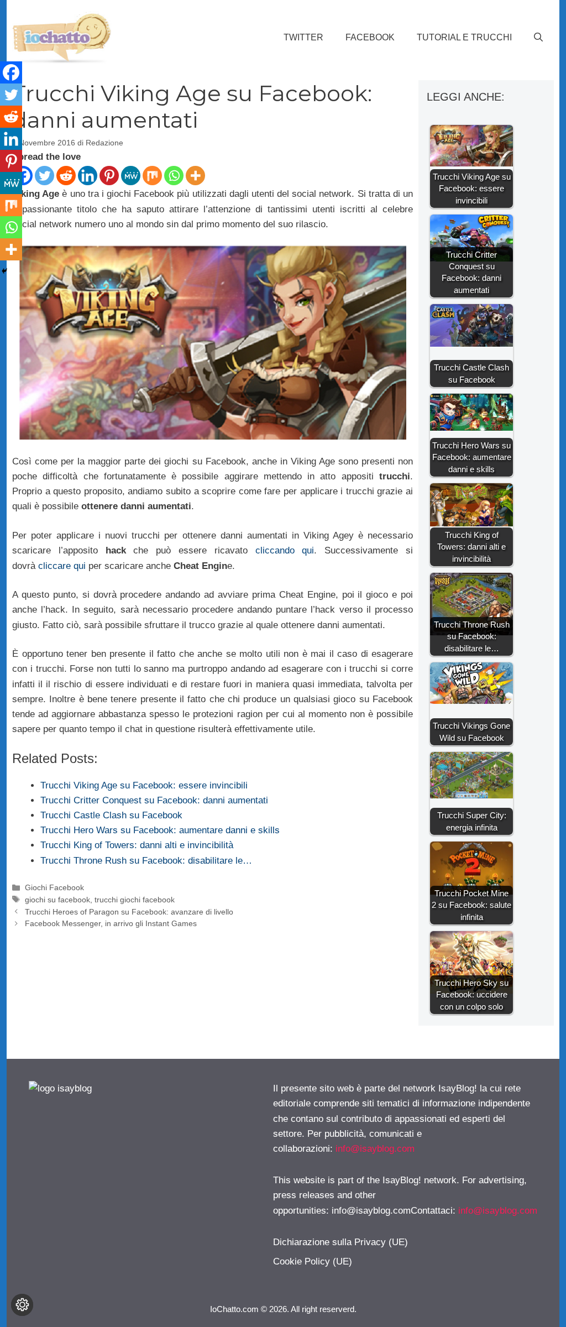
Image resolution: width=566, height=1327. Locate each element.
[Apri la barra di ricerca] (538, 37)
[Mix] (152, 175)
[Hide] (4, 271)
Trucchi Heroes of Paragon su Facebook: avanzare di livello (129, 911)
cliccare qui (62, 566)
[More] (195, 175)
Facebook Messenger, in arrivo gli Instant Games (111, 923)
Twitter (303, 37)
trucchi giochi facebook (135, 899)
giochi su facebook (57, 899)
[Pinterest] (109, 175)
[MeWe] (130, 175)
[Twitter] (44, 175)
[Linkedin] (87, 175)
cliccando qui (285, 550)
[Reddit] (66, 175)
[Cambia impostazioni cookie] (22, 1305)
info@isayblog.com (375, 1148)
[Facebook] (11, 72)
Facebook (370, 37)
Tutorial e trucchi (464, 37)
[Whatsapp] (174, 175)
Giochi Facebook (54, 887)
